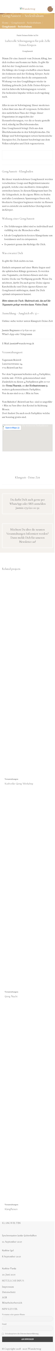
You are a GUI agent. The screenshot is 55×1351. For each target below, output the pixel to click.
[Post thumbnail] (27, 1230)
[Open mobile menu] (3, 9)
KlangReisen (11, 1209)
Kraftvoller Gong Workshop (19, 783)
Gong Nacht (11, 996)
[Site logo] (27, 8)
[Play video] (27, 449)
